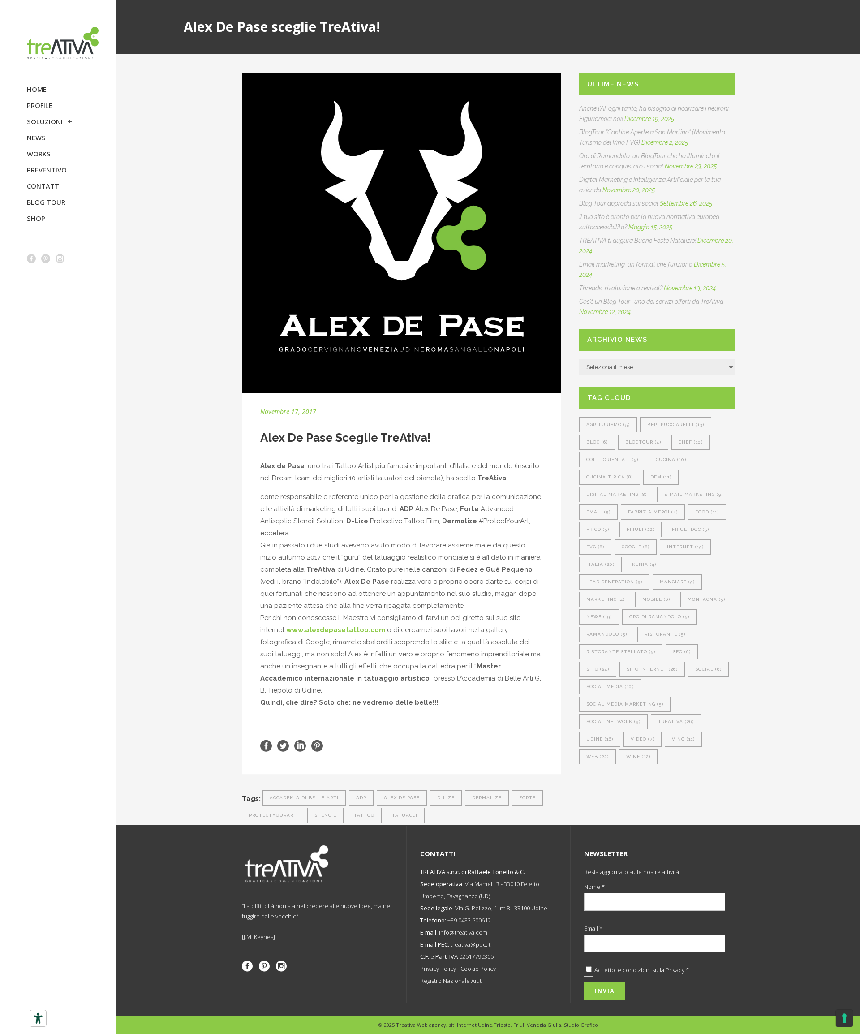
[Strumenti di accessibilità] (38, 1018)
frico (597, 529)
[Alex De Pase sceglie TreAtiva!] (401, 233)
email (598, 511)
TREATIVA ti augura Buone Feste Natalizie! (637, 240)
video (642, 739)
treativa (676, 721)
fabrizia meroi (653, 511)
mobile (656, 599)
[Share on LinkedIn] (300, 745)
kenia (644, 564)
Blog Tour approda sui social (618, 203)
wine (638, 756)
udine (599, 739)
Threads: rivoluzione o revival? (620, 288)
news (599, 616)
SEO (682, 651)
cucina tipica (609, 476)
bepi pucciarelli (675, 424)
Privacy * (677, 970)
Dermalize (487, 797)
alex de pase (402, 797)
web (597, 756)
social (708, 669)
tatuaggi (404, 815)
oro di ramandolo (659, 616)
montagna (706, 599)
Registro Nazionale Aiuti (451, 981)
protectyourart (273, 815)
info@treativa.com (463, 932)
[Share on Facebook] (266, 745)
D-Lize (446, 797)
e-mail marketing (693, 494)
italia (600, 564)
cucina (671, 459)
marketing (605, 599)
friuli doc (690, 529)
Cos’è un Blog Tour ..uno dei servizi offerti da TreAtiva (651, 301)
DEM (660, 476)
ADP (361, 797)
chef (691, 441)
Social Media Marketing (624, 704)
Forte (527, 797)
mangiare (677, 581)
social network (613, 721)
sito (597, 669)
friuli (640, 529)
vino (683, 739)
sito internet (652, 669)
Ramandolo (606, 634)
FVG (595, 546)
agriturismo (608, 424)
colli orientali (612, 459)
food (707, 511)
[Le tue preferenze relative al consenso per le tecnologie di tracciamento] (844, 1018)
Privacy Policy (438, 969)
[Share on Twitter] (283, 745)
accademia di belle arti (304, 797)
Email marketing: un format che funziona (635, 264)
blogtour (643, 441)
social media (610, 686)
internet (685, 546)
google (635, 546)
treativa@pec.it (470, 944)
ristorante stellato (620, 651)
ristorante (665, 634)
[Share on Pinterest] (317, 745)
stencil (325, 815)
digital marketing (616, 494)
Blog (597, 441)
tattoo (364, 815)
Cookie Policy (478, 969)
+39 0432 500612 (469, 920)
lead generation (614, 581)
